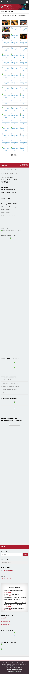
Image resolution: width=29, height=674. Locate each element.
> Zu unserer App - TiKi (9, 173)
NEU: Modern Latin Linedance (14, 608)
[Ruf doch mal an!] (20, 165)
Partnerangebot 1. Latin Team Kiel (10, 383)
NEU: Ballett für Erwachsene (14, 590)
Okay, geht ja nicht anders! (14, 669)
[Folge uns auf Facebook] (25, 165)
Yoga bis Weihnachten (12, 594)
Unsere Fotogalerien (8, 570)
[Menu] (27, 2)
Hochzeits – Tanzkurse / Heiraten (10, 379)
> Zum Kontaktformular (9, 170)
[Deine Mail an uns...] (23, 165)
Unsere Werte (5, 621)
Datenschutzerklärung (14, 671)
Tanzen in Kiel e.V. (6, 2)
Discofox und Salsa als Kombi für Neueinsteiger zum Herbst (15, 598)
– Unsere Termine (6, 578)
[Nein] (27, 667)
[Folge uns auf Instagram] (27, 165)
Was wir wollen (5, 618)
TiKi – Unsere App (7, 392)
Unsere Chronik (6, 624)
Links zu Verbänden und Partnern (10, 389)
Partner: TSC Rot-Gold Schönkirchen (11, 386)
